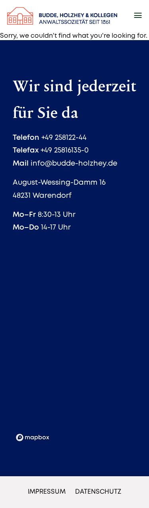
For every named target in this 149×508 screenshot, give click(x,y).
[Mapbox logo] (32, 437)
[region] (74, 351)
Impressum (47, 492)
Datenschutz (98, 492)
